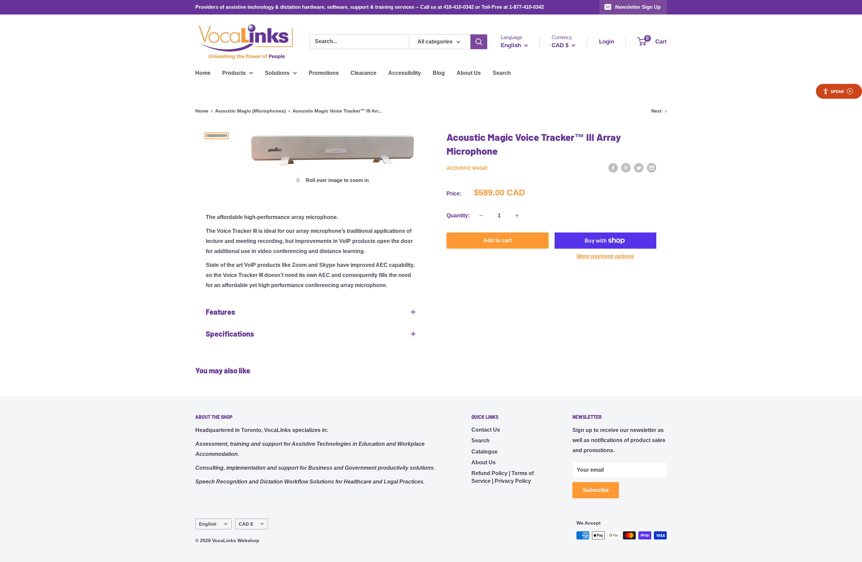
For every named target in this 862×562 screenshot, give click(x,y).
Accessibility (404, 73)
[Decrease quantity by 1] (481, 216)
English (208, 524)
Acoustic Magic (467, 168)
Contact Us (485, 430)
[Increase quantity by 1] (517, 216)
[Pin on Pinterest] (626, 167)
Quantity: (458, 215)
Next (656, 111)
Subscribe (596, 490)
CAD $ (246, 524)
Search (502, 73)
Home (202, 73)
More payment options (605, 256)
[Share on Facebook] (613, 167)
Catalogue (484, 452)
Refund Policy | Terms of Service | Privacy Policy (502, 476)
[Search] (478, 41)
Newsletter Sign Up (638, 7)
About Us (469, 73)
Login (606, 41)
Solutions (277, 73)
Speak (837, 91)
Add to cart (497, 240)
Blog (439, 73)
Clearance (363, 73)
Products (234, 73)
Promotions (324, 73)
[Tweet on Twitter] (638, 167)
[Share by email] (651, 167)
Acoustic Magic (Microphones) (250, 111)
